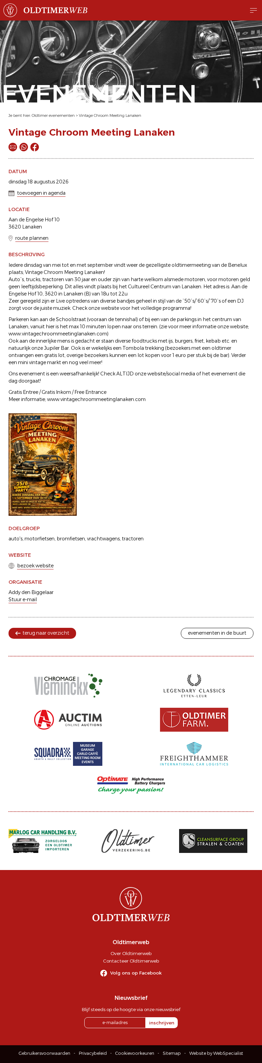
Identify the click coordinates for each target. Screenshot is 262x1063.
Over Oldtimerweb (131, 953)
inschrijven (161, 1022)
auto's (16, 539)
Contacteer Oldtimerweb (131, 961)
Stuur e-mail (23, 599)
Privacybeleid (93, 1053)
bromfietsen (71, 539)
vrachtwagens (103, 539)
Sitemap (172, 1053)
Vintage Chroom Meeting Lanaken (110, 115)
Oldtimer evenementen (53, 115)
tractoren (133, 539)
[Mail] (13, 147)
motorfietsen (40, 539)
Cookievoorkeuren (134, 1053)
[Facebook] (34, 147)
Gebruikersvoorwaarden (44, 1053)
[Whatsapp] (23, 147)
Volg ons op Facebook (136, 973)
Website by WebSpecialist (216, 1053)
